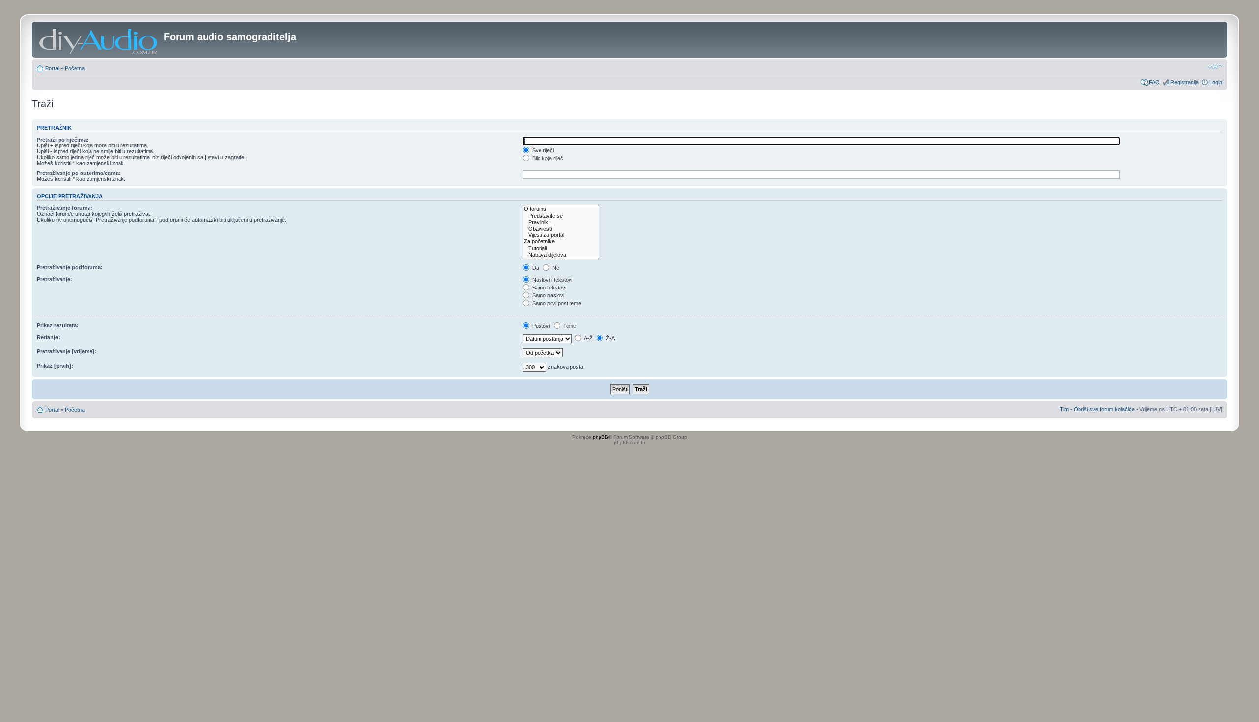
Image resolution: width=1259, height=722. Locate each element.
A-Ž (588, 338)
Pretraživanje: (54, 279)
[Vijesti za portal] (561, 235)
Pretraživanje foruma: (64, 208)
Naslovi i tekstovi (551, 280)
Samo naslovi (547, 295)
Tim (1064, 409)
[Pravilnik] (561, 222)
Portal (52, 68)
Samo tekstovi (548, 287)
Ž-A (609, 338)
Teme (569, 326)
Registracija (1184, 82)
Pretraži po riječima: (63, 140)
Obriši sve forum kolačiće (1104, 409)
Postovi (540, 326)
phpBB (600, 437)
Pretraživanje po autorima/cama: (78, 173)
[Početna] (99, 39)
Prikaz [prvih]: (55, 366)
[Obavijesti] (561, 229)
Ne (555, 268)
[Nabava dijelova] (561, 255)
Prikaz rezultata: (58, 325)
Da (535, 268)
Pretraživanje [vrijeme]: (66, 351)
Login (1215, 82)
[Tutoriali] (561, 248)
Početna (75, 68)
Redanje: (48, 337)
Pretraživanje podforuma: (70, 267)
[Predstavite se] (561, 216)
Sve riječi (542, 150)
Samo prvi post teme (556, 303)
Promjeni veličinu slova (1215, 66)
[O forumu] (561, 209)
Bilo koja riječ (547, 158)
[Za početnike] (561, 241)
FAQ (1154, 82)
